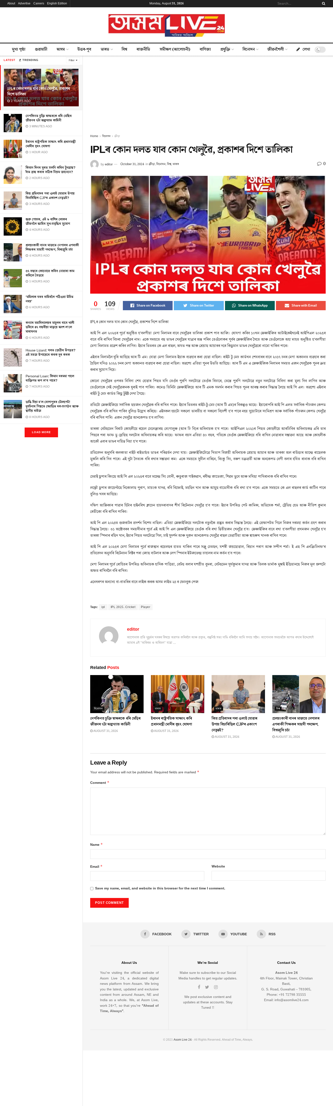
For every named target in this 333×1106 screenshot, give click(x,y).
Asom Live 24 (183, 1040)
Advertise (24, 3)
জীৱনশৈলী (275, 49)
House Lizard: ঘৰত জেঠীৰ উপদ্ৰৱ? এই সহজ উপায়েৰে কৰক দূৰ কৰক (50, 352)
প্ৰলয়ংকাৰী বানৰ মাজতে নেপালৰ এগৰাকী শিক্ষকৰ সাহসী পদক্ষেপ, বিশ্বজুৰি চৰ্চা (52, 247)
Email (96, 866)
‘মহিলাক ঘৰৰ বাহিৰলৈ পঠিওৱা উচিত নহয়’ (49, 299)
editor (109, 164)
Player (145, 607)
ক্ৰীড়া (117, 136)
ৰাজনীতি (143, 49)
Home (94, 136)
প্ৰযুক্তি (225, 49)
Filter (72, 60)
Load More (41, 432)
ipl (103, 607)
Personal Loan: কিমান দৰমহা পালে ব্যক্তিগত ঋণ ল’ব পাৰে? (50, 378)
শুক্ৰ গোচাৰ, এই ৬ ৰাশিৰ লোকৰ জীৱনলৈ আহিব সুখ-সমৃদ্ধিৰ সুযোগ (48, 221)
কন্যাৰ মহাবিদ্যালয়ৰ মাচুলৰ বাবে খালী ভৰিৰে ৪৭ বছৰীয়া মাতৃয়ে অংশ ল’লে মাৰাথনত (50, 327)
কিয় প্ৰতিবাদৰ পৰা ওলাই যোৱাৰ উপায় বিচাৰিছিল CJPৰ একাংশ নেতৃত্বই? (50, 195)
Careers (38, 3)
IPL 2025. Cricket (123, 607)
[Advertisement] (208, 97)
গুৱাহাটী (41, 49)
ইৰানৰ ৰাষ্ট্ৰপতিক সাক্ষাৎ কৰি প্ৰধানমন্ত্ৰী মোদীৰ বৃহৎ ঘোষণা (51, 144)
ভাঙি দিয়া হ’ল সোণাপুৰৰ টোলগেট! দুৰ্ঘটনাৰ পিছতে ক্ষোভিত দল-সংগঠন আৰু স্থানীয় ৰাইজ (52, 406)
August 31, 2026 (105, 731)
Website (218, 866)
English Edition (57, 3)
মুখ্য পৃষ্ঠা (18, 49)
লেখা (306, 49)
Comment (99, 782)
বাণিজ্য (205, 49)
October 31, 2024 (132, 164)
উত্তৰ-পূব (84, 49)
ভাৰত (105, 49)
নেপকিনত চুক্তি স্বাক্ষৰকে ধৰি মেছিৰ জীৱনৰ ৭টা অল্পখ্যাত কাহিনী (49, 118)
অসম (61, 49)
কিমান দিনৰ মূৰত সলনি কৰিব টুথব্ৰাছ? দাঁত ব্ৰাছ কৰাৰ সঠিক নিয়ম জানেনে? (50, 170)
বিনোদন (249, 49)
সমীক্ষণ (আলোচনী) (175, 49)
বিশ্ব (124, 49)
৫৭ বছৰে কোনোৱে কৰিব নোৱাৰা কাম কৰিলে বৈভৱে (50, 273)
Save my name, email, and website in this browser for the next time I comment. (160, 888)
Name (96, 844)
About (11, 3)
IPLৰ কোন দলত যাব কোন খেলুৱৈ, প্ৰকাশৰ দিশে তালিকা (38, 91)
